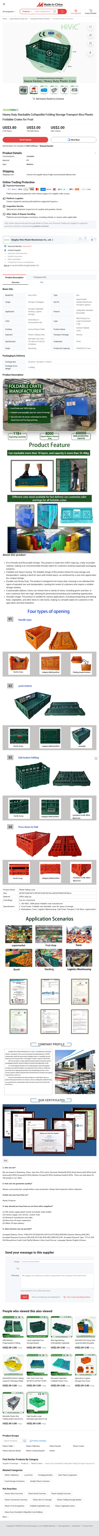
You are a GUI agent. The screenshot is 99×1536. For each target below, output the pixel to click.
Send (25, 1297)
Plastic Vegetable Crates (65, 1506)
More (5, 1517)
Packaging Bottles (45, 1475)
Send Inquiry (25, 139)
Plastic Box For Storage (42, 1499)
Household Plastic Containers (62, 19)
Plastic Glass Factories (14, 1493)
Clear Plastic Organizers (67, 1475)
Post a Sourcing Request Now (76, 1297)
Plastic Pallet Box (33, 1446)
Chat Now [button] (75, 140)
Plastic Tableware (12, 1475)
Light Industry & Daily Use (18, 19)
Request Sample (46, 146)
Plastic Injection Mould (12, 1450)
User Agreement (63, 1526)
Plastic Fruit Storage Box (14, 1506)
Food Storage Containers (15, 1481)
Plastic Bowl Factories (37, 1493)
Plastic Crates (78, 1446)
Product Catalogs (39, 1440)
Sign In (6, 265)
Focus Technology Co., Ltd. (32, 1526)
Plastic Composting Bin (35, 1450)
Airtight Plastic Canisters (40, 1481)
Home (5, 19)
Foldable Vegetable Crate (40, 1506)
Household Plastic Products (40, 19)
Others (52, 1450)
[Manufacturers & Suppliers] (50, 4)
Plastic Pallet (8, 1446)
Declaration (76, 1526)
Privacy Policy (88, 1526)
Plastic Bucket (55, 1446)
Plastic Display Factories (61, 1493)
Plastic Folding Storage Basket (69, 1499)
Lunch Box (28, 1475)
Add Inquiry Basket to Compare (50, 98)
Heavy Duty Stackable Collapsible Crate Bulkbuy (24, 1512)
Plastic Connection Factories (16, 1499)
